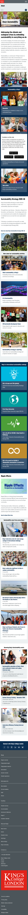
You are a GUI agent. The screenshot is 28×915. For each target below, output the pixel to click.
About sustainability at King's (10, 272)
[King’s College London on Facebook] (4, 747)
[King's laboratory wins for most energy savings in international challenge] (14, 529)
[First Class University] (14, 399)
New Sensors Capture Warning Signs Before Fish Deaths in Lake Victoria (14, 598)
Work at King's (9, 842)
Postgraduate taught (10, 763)
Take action (6, 185)
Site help (7, 906)
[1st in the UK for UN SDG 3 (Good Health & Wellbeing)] (14, 423)
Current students (10, 790)
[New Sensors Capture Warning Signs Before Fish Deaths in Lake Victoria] (14, 588)
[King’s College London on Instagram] (11, 747)
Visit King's (8, 839)
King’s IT (8, 816)
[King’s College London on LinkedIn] (15, 747)
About (3, 6)
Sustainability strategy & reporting (12, 350)
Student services (10, 806)
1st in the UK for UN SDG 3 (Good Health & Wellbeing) (13, 434)
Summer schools (9, 773)
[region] (14, 147)
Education (5, 108)
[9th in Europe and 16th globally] (14, 373)
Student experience (10, 776)
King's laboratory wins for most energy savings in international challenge (13, 540)
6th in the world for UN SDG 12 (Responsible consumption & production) (13, 461)
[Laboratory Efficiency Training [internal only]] (14, 715)
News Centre (9, 829)
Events (7, 832)
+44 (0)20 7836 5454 (5, 854)
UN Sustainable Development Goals (12, 324)
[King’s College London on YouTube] (19, 747)
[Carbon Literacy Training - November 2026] (14, 688)
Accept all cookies (19, 156)
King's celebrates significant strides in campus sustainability (13, 569)
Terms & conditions (9, 896)
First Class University (8, 409)
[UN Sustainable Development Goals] (14, 314)
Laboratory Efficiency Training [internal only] (13, 726)
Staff (7, 793)
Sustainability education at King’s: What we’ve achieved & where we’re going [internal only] (13, 668)
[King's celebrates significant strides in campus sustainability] (14, 558)
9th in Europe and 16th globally (11, 383)
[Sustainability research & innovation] (14, 124)
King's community (10, 845)
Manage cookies (9, 912)
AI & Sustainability (8, 298)
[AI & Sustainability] (14, 288)
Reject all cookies (9, 156)
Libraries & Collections (11, 812)
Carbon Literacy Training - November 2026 (14, 697)
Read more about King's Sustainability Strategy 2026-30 (13, 231)
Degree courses (9, 760)
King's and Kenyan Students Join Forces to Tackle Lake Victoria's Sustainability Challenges (14, 629)
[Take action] (14, 175)
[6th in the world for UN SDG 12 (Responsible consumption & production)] (14, 451)
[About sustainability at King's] (14, 263)
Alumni (7, 796)
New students (9, 786)
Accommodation (9, 809)
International (9, 770)
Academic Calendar (10, 819)
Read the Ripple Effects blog (7, 515)
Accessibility (8, 909)
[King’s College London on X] (8, 747)
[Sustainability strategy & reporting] (14, 340)
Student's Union (9, 835)
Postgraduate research (11, 767)
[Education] (14, 98)
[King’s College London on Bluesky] (22, 747)
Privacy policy (8, 899)
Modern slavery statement (11, 902)
